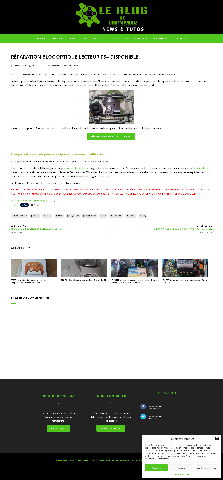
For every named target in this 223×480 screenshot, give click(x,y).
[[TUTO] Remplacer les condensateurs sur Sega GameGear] (185, 276)
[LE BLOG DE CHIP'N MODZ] (111, 32)
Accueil (41, 38)
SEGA (72, 38)
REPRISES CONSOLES (136, 38)
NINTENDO (58, 38)
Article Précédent (36, 228)
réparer (132, 215)
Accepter (156, 468)
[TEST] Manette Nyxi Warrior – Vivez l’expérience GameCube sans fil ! (28, 281)
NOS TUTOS (111, 38)
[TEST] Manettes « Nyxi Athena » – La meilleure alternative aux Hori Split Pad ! (134, 281)
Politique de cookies (180, 474)
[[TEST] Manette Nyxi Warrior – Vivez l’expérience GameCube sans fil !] (34, 276)
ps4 (104, 215)
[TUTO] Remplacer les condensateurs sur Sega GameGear (184, 281)
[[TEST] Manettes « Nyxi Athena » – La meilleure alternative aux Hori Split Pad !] (135, 276)
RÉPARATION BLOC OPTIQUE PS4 (110, 136)
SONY (84, 38)
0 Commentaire (54, 65)
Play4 (60, 215)
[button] (216, 438)
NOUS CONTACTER (111, 428)
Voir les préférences (206, 468)
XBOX (96, 38)
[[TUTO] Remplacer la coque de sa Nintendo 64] (84, 276)
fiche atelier (202, 168)
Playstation (74, 215)
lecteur (36, 215)
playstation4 (91, 215)
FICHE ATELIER (164, 193)
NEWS (69, 65)
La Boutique (160, 38)
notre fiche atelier (76, 168)
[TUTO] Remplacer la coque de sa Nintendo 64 (83, 280)
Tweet (15, 205)
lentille (49, 215)
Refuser (182, 468)
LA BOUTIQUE (58, 428)
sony (144, 215)
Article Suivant (180, 228)
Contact (178, 38)
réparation (117, 215)
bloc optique (21, 215)
